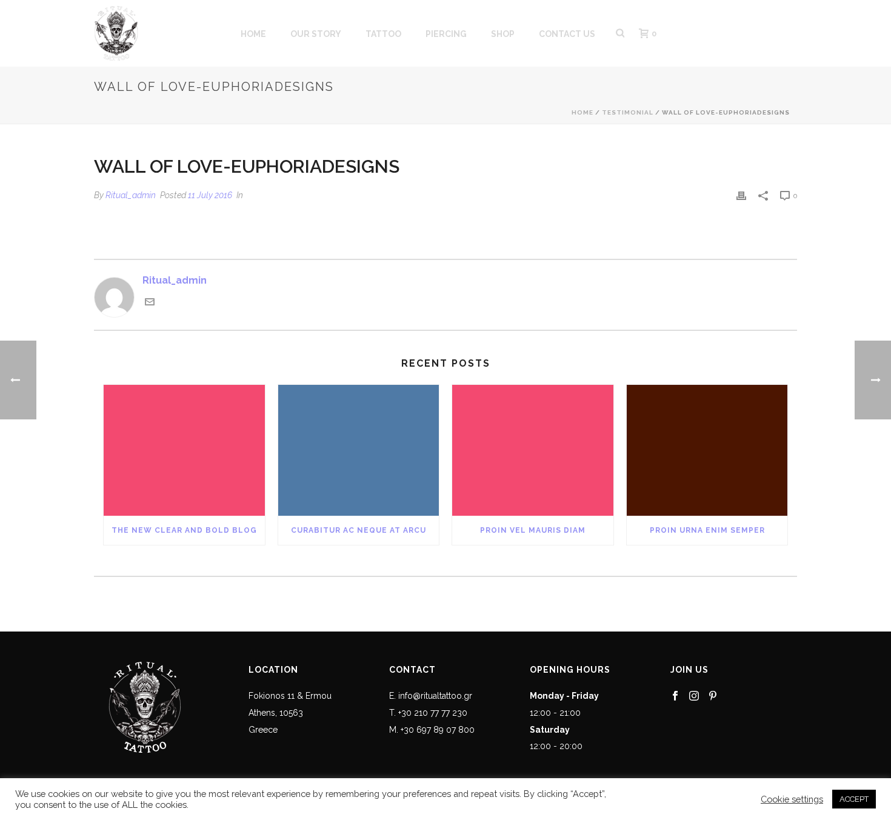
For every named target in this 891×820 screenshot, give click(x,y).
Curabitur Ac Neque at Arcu (358, 530)
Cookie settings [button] (792, 799)
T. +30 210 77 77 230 (428, 713)
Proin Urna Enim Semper (707, 530)
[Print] (741, 195)
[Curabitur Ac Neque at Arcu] (358, 450)
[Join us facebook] (675, 696)
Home (582, 112)
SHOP (503, 34)
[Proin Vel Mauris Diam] (532, 450)
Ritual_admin (130, 195)
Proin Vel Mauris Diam (533, 530)
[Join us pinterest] (713, 696)
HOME (253, 34)
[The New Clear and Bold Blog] (184, 450)
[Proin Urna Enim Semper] (707, 450)
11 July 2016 (210, 195)
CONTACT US (567, 34)
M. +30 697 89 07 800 (432, 730)
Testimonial (627, 112)
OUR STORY (315, 34)
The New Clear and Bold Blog (184, 530)
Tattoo (383, 34)
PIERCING (446, 34)
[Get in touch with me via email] (150, 303)
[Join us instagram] (694, 696)
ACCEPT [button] (854, 799)
